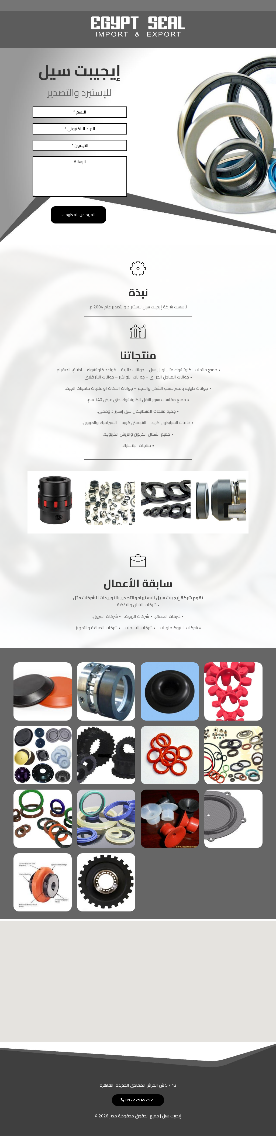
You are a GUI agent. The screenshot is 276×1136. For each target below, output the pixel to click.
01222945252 (139, 1099)
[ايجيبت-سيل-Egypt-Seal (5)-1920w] (42, 783)
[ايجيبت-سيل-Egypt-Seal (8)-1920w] (106, 719)
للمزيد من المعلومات (78, 214)
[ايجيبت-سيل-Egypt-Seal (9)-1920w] (42, 719)
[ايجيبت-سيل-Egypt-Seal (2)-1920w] (110, 523)
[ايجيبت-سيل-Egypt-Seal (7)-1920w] (170, 719)
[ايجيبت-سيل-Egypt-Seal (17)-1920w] (233, 783)
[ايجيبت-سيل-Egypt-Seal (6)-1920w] (233, 719)
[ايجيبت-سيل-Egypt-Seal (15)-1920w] (166, 523)
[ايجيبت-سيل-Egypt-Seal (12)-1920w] (170, 846)
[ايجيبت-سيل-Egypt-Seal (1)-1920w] (106, 910)
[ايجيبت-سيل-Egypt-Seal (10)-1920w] (42, 910)
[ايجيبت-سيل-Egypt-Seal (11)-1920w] (233, 846)
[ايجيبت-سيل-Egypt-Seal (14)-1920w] (221, 523)
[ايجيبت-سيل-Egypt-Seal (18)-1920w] (170, 783)
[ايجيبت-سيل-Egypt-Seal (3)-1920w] (55, 523)
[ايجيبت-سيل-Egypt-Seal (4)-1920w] (106, 783)
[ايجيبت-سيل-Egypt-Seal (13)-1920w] (106, 846)
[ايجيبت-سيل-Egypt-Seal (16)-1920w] (42, 846)
